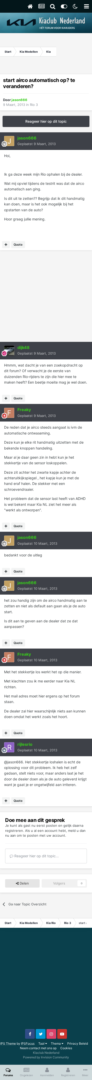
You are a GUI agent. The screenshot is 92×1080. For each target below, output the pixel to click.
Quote (18, 244)
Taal (41, 1043)
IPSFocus (27, 1043)
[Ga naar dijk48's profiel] (9, 350)
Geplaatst (36, 144)
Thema (56, 1043)
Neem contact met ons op (38, 1048)
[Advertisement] (74, 51)
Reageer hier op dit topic (46, 121)
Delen (24, 883)
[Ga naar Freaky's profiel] (9, 413)
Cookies (66, 1048)
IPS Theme (8, 1043)
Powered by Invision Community (46, 1057)
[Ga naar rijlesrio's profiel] (9, 747)
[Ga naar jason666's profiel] (9, 141)
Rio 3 (34, 105)
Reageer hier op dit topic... (36, 856)
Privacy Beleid (77, 1043)
